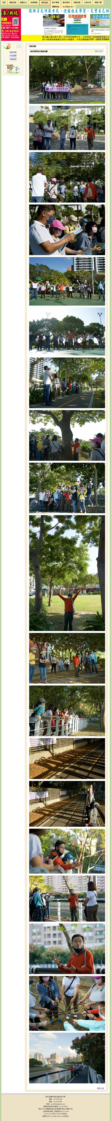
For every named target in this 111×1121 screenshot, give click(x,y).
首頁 (4, 2)
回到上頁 (100, 1088)
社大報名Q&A (68, 7)
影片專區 (55, 2)
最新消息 (12, 2)
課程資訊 (44, 2)
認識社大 (23, 2)
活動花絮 (76, 2)
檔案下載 (98, 2)
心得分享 (87, 2)
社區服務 (13, 56)
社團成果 (13, 59)
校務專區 (34, 2)
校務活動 (13, 52)
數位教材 (66, 2)
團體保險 (55, 7)
